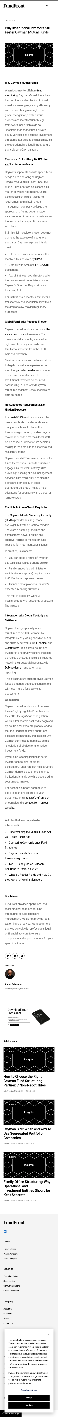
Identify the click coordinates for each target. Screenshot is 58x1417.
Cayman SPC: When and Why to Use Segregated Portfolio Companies (27, 1133)
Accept (29, 1398)
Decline (29, 1405)
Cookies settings (29, 1390)
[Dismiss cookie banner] (49, 1334)
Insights (12, 1052)
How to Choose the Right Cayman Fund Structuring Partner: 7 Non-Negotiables (25, 1080)
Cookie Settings (10, 1413)
